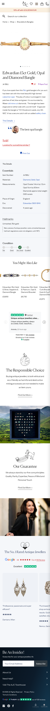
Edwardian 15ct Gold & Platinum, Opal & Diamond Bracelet (29, 289)
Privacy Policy (29, 691)
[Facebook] (13, 706)
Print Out (26, 153)
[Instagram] (4, 706)
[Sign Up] (31, 4)
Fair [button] (4, 250)
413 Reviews (40, 559)
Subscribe (41, 663)
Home (5, 21)
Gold (33, 179)
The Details (8, 120)
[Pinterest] (8, 706)
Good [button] (12, 250)
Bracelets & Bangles (25, 21)
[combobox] (25, 16)
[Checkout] (42, 4)
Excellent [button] (28, 250)
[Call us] (47, 4)
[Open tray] (36, 4)
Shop (12, 21)
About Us (7, 672)
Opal (38, 179)
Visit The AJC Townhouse (14, 684)
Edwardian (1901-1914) (31, 203)
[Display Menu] (2, 4)
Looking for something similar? (16, 144)
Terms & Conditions (10, 694)
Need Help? (8, 678)
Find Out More (24, 394)
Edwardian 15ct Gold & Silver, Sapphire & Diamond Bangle (11, 289)
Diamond (26, 179)
